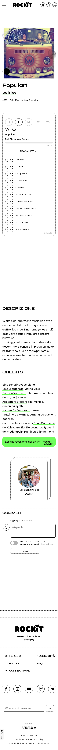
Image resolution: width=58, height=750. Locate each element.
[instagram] (17, 689)
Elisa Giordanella (12, 389)
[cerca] (48, 4)
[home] (22, 4)
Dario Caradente (44, 423)
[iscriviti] (50, 708)
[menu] (3, 4)
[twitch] (41, 689)
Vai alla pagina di (29, 492)
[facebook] (6, 689)
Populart (10, 134)
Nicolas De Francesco (16, 410)
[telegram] (52, 689)
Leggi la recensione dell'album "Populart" (28, 441)
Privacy (2, 735)
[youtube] (29, 689)
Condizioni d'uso (22, 739)
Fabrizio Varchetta (14, 393)
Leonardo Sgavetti (42, 427)
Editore (27, 725)
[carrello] (42, 4)
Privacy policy (37, 739)
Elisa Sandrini (10, 384)
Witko (9, 93)
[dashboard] (54, 4)
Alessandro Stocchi (14, 401)
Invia (25, 551)
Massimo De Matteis (15, 414)
